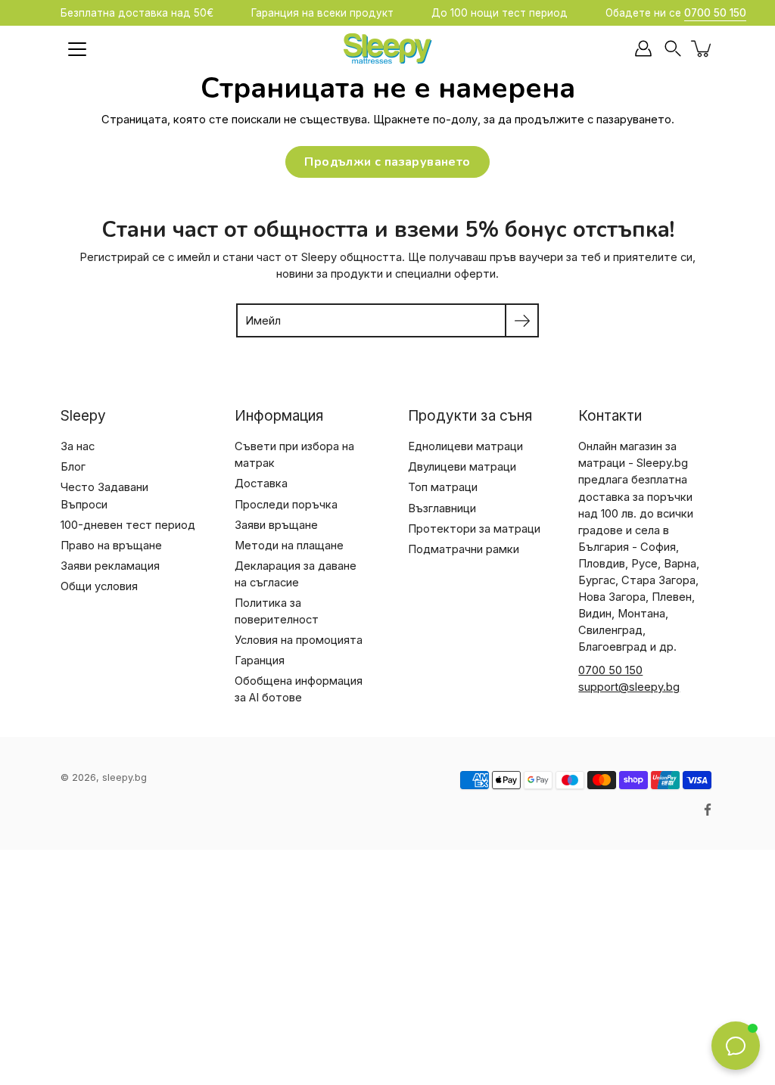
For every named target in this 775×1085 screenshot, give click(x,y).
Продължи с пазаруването (387, 162)
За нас (78, 446)
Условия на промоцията (299, 640)
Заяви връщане (276, 525)
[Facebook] (707, 810)
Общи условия (99, 586)
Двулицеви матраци (462, 467)
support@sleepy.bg (629, 687)
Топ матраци (443, 487)
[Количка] (702, 48)
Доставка (261, 483)
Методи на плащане (289, 545)
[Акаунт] (643, 48)
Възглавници (442, 508)
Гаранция (260, 660)
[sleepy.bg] (387, 48)
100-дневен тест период (128, 525)
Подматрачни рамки (463, 549)
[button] (673, 49)
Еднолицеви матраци (465, 446)
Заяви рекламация (110, 566)
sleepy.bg (124, 777)
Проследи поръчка (286, 504)
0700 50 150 (610, 670)
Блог (73, 467)
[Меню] (77, 49)
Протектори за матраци (474, 529)
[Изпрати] (522, 320)
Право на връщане (111, 545)
